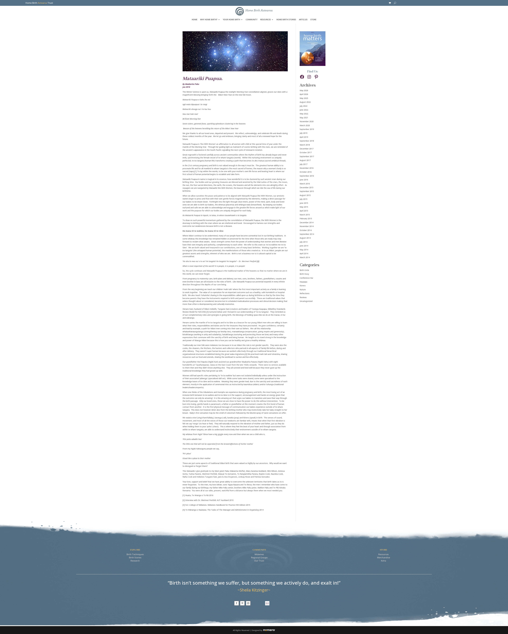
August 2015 (305, 195)
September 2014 (307, 234)
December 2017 (306, 148)
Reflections (304, 293)
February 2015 (306, 218)
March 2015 (305, 214)
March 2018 (305, 145)
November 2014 (307, 226)
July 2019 (303, 133)
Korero (303, 285)
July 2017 (303, 164)
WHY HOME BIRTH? (208, 19)
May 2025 (304, 98)
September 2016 (307, 176)
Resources (383, 554)
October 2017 (306, 152)
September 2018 (307, 141)
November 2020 (307, 121)
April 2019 (304, 137)
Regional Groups (259, 557)
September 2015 (307, 191)
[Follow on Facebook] (236, 603)
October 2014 (306, 230)
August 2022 (305, 102)
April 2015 (304, 210)
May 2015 (304, 207)
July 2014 (303, 242)
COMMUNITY (251, 19)
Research (135, 560)
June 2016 (304, 179)
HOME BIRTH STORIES (286, 19)
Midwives (259, 554)
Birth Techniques (135, 554)
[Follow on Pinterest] (242, 603)
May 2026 (304, 90)
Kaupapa (303, 281)
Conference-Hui (306, 278)
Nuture (303, 289)
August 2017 (305, 160)
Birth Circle (304, 270)
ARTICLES (303, 19)
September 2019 (307, 129)
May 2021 (304, 117)
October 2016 (306, 172)
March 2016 (305, 183)
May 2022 (304, 113)
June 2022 (304, 110)
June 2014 (304, 245)
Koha (383, 560)
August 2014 (305, 238)
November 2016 (307, 168)
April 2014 (304, 253)
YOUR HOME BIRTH (231, 19)
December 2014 (306, 222)
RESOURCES (265, 19)
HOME (194, 19)
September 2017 (307, 156)
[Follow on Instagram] (248, 603)
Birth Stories (135, 557)
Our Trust (259, 560)
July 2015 (303, 199)
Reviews (303, 297)
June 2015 (304, 203)
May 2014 (304, 249)
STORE (313, 19)
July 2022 (303, 106)
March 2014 (305, 257)
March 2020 (305, 125)
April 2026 (304, 94)
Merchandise (383, 557)
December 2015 (306, 187)
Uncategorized (306, 301)
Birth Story (304, 274)
